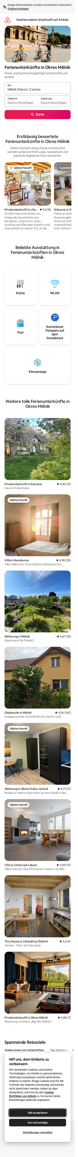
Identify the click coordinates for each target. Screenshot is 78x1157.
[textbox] (21, 103)
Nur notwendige (38, 1122)
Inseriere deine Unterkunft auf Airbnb (42, 20)
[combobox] (38, 89)
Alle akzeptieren (38, 1112)
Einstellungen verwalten (37, 1132)
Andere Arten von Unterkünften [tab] (24, 1050)
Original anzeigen (18, 8)
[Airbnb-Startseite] (7, 20)
